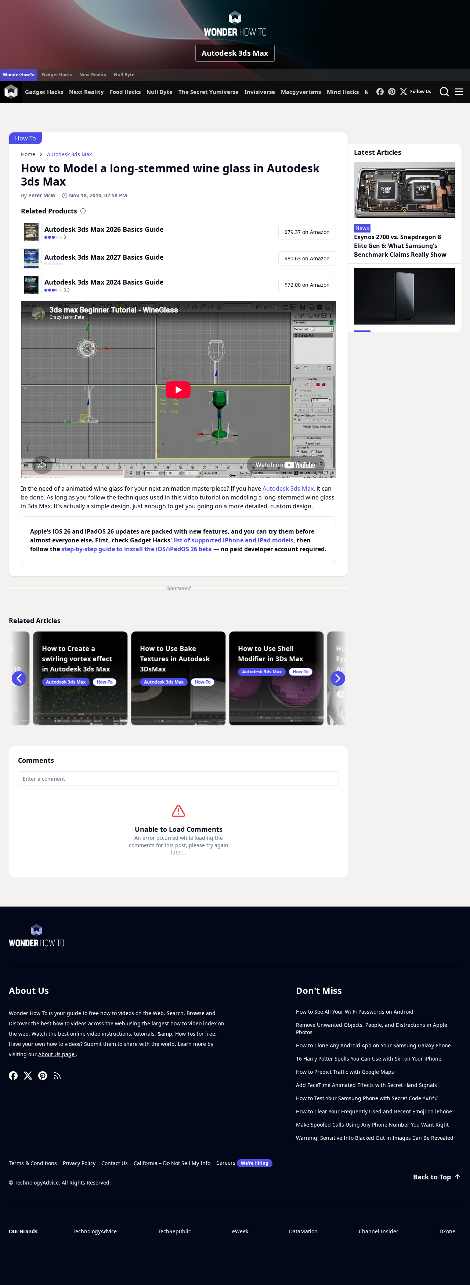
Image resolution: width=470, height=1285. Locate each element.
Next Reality (92, 75)
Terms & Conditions (33, 1163)
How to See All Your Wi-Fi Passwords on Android (354, 1011)
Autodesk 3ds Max (235, 53)
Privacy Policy (79, 1163)
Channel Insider (378, 1231)
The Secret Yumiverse (208, 91)
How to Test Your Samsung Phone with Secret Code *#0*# (367, 1098)
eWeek (240, 1231)
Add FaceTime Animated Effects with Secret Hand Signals (366, 1084)
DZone (447, 1231)
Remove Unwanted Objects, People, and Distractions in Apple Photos (371, 1028)
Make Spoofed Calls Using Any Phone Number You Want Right (372, 1124)
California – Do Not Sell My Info (172, 1163)
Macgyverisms (301, 91)
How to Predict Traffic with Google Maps (345, 1071)
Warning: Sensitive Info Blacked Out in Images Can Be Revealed (374, 1137)
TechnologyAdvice (95, 1231)
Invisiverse (260, 91)
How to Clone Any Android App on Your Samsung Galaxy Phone (373, 1045)
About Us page (57, 1054)
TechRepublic (174, 1231)
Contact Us (114, 1163)
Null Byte (124, 75)
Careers (242, 1162)
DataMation (303, 1231)
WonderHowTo (19, 75)
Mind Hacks (343, 91)
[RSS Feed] (57, 1075)
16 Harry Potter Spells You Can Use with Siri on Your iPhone (368, 1058)
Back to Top (432, 1176)
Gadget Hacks (57, 75)
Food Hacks (125, 91)
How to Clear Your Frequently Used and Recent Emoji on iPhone (374, 1111)
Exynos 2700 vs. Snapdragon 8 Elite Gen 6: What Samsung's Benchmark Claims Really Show (400, 246)
